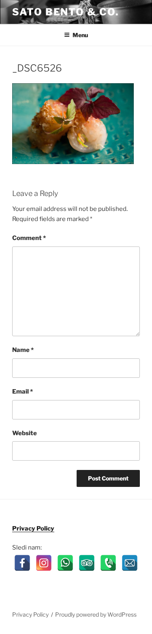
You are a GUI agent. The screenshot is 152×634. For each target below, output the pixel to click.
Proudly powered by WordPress (96, 614)
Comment (29, 238)
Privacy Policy (33, 528)
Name (23, 350)
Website (24, 433)
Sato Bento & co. (65, 12)
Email (22, 391)
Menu (80, 35)
